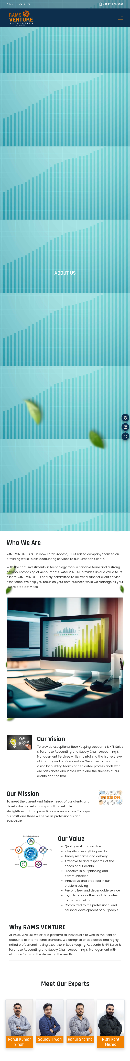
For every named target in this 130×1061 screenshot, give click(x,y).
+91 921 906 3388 (112, 4)
